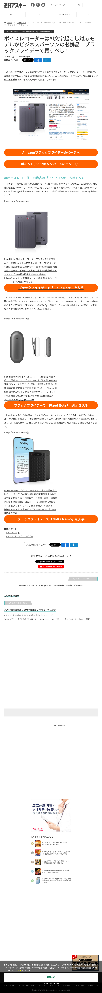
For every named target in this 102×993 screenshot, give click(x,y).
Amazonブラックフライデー (19, 536)
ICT (64, 14)
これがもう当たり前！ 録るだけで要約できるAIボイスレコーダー (29, 615)
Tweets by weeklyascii (59, 725)
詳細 (19, 971)
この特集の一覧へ (19, 603)
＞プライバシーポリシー (51, 984)
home (9, 22)
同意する (51, 977)
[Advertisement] (51, 648)
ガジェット (21, 22)
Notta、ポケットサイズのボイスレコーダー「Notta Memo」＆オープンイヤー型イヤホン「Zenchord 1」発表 (47, 619)
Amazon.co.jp (13, 532)
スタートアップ (38, 14)
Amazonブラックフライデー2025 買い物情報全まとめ (29, 31)
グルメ (12, 14)
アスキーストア (89, 14)
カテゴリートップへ (84, 578)
